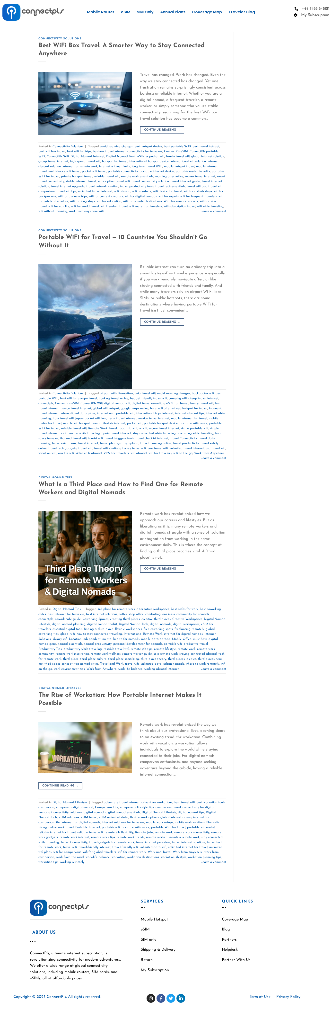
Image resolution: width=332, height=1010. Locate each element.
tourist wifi (95, 438)
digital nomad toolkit (102, 624)
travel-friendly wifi (125, 847)
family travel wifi (178, 156)
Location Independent (85, 639)
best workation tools (210, 802)
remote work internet (74, 837)
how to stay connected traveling (99, 633)
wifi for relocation (108, 201)
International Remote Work (143, 633)
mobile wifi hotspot (76, 423)
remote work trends (130, 837)
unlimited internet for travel (188, 847)
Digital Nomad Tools (121, 156)
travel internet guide (185, 181)
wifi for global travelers (99, 852)
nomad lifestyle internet (108, 423)
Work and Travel (159, 852)
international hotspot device (149, 161)
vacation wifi (47, 453)
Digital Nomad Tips (55, 477)
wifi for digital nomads (141, 196)
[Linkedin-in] (180, 998)
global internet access (176, 817)
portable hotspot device (161, 423)
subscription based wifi (114, 181)
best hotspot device (148, 146)
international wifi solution (188, 161)
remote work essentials (137, 176)
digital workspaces (186, 624)
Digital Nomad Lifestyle (59, 688)
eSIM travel (89, 817)
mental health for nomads (121, 639)
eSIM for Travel (177, 403)
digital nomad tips (191, 812)
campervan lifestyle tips (137, 807)
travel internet (88, 443)
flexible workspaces (128, 629)
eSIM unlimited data (113, 817)
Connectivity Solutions (59, 38)
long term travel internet (119, 418)
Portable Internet (87, 827)
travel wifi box (197, 186)
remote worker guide (137, 653)
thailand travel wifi (73, 438)
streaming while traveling (195, 433)
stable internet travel (81, 181)
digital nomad (94, 812)
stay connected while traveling (154, 433)
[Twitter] (170, 998)
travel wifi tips (66, 191)
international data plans (78, 413)
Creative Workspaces (187, 619)
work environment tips (69, 668)
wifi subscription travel (179, 206)
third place (71, 659)
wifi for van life (59, 206)
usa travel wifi (215, 448)
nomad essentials (70, 643)
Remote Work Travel (102, 428)
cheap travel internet (203, 398)
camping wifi (178, 398)
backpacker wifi (203, 393)
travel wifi (85, 448)
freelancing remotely (189, 629)
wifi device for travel (167, 191)
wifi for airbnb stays (198, 191)
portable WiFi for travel (168, 827)
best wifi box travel (51, 151)
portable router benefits (193, 171)
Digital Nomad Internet (87, 156)
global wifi (67, 633)
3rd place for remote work (116, 609)
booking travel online (113, 398)
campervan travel (168, 807)
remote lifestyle (165, 649)
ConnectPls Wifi (58, 156)
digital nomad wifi (117, 403)
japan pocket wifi (87, 418)
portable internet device (157, 171)
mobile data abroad (155, 639)
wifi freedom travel (114, 206)
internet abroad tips (189, 413)
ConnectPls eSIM (176, 151)
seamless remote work (184, 837)
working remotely (72, 862)
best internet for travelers (66, 614)
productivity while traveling (82, 649)
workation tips (48, 862)
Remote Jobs (144, 832)
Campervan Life (106, 807)
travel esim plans (64, 443)
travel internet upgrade (68, 186)
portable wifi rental (201, 827)
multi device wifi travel (64, 171)
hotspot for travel (114, 161)
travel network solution (102, 186)
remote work (186, 649)
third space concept (58, 663)
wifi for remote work (132, 852)
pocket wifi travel (94, 171)
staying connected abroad (198, 653)
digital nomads (160, 624)
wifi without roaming (52, 211)
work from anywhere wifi (86, 211)
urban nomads (173, 663)
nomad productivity (98, 643)
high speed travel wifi (85, 161)
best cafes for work (184, 609)
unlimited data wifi (153, 847)
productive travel (195, 643)
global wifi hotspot (106, 408)
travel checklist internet (151, 438)
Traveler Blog (241, 12)
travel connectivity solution (150, 181)
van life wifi (66, 453)
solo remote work (166, 653)
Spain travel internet (116, 433)
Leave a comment (213, 211)
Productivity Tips (50, 649)
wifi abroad (122, 191)
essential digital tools (67, 629)
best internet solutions (101, 614)
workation (118, 857)
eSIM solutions (69, 817)
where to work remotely (202, 663)
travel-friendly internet (95, 847)
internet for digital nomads (183, 633)
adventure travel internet (122, 802)
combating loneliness (160, 614)
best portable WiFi (177, 146)
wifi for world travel (85, 206)
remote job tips (141, 649)
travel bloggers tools (119, 438)
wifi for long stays (82, 201)
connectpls (45, 403)
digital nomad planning (69, 624)
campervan (46, 807)
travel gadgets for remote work (111, 842)
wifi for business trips (72, 196)
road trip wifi (128, 428)
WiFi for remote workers (181, 201)
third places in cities (182, 659)
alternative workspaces (153, 609)
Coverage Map (207, 12)
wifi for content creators (106, 196)
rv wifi (143, 428)
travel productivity (186, 443)
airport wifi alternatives (116, 393)
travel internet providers (153, 842)
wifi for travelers (160, 453)
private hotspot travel (76, 176)
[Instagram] (151, 998)
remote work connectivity (192, 832)
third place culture (93, 659)
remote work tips (103, 837)
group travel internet (53, 161)
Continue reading (162, 129)
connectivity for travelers (144, 151)
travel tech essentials (170, 186)
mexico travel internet (153, 418)
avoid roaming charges (116, 146)
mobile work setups (159, 822)
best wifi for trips (79, 151)
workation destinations (143, 857)
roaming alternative (169, 176)
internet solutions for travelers (123, 822)
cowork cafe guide (68, 619)
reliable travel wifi (106, 176)
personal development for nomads (137, 643)
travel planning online (155, 443)
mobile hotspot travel (179, 166)
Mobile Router (100, 12)
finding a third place (98, 629)
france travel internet (76, 408)
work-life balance (130, 668)
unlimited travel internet (95, 191)
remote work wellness (106, 653)
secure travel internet (200, 176)
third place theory (153, 659)
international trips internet (155, 413)
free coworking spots (158, 629)
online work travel (61, 827)
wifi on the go (182, 453)
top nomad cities (86, 663)
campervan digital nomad (74, 807)
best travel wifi (184, 802)
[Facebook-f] (161, 998)
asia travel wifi (145, 393)
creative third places (156, 619)
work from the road (70, 857)
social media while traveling (80, 433)
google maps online (135, 408)
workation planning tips (204, 857)
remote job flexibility (119, 832)
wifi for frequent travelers (198, 196)
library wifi (59, 639)
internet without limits (114, 166)
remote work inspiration (72, 653)
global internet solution (207, 156)
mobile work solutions (190, 822)
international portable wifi (115, 413)
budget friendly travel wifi (148, 398)
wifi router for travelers (145, 206)
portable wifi (173, 643)
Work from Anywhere (209, 453)
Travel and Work (111, 663)
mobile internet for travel (189, 418)
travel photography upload (119, 443)
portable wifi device (194, 423)
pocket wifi (134, 423)
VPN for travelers (116, 453)
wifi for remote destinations (142, 201)
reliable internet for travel (57, 832)
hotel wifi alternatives (165, 408)
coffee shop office (131, 614)
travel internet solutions (188, 842)
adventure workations (156, 802)
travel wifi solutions (107, 448)
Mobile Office (181, 639)
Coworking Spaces (95, 619)
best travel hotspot (205, 146)
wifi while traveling (210, 206)
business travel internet (109, 151)
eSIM (125, 12)
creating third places (125, 619)
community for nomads (192, 614)
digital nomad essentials (122, 812)
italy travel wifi (63, 418)
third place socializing (123, 659)
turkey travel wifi (134, 448)
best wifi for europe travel (78, 398)
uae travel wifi (158, 448)
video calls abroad (89, 453)
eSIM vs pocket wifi (150, 156)
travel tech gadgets (62, 448)
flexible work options (144, 817)
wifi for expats (168, 196)
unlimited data (151, 663)
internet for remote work (79, 166)
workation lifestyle (173, 857)
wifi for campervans (67, 852)
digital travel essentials (148, 403)
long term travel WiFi (147, 166)
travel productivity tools (137, 186)
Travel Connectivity (183, 438)
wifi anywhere (141, 191)
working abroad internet (161, 668)
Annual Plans (172, 12)
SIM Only (145, 12)
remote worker (156, 837)
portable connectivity (123, 171)
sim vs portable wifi (194, 428)
